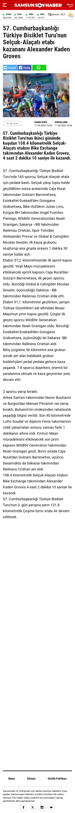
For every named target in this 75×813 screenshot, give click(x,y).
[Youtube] (51, 807)
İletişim (31, 778)
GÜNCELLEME (61, 122)
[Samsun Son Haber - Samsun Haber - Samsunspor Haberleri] (37, 5)
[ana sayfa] (70, 5)
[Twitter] (33, 807)
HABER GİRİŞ (40, 122)
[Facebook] (23, 807)
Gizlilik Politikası (57, 778)
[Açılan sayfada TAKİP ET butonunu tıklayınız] (12, 123)
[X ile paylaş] (10, 68)
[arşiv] (50, 15)
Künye (11, 778)
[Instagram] (42, 807)
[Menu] (4, 5)
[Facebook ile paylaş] (24, 68)
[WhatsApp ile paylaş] (39, 68)
